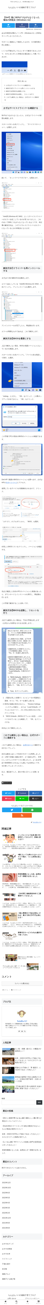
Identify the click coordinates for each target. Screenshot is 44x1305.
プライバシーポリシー (32, 1298)
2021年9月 (6, 1223)
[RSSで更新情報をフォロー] (22, 815)
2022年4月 (6, 1203)
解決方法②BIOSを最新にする (15, 91)
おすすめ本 (6, 1254)
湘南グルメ (6, 1274)
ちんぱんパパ (22, 1021)
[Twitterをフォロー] (12, 810)
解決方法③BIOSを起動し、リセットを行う (20, 94)
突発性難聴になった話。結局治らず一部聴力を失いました (21, 1151)
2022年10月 (6, 1188)
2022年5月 (6, 1198)
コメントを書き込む (22, 983)
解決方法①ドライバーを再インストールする (20, 88)
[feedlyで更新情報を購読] (32, 810)
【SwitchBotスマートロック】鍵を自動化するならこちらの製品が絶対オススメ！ (21, 1127)
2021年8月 (6, 1228)
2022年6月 (6, 1193)
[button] (40, 618)
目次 (19, 81)
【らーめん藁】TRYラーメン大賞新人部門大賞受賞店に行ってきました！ (21, 1143)
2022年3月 (6, 1208)
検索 (3, 1098)
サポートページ (11, 482)
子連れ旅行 (6, 1264)
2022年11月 (6, 1182)
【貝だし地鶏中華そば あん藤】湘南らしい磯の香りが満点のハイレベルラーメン (22, 1119)
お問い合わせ (12, 1298)
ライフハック (7, 783)
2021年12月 (6, 1218)
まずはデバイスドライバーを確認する (18, 85)
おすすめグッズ (8, 1244)
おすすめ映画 (7, 1249)
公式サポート (28, 745)
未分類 (4, 1269)
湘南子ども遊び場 (8, 1279)
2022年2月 (6, 1213)
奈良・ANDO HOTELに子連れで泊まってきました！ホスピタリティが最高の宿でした (21, 1135)
